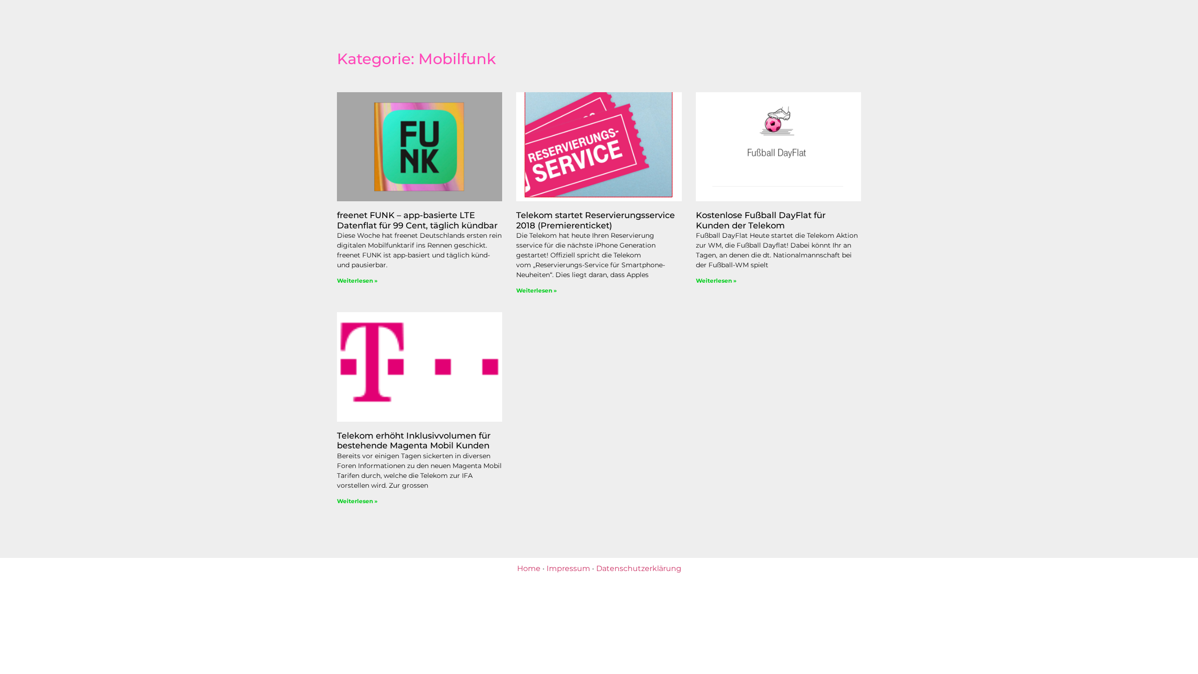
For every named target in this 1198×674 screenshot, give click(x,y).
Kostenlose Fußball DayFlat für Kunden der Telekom (760, 220)
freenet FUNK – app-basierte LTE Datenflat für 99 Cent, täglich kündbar (417, 220)
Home (529, 568)
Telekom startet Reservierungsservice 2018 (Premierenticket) (595, 220)
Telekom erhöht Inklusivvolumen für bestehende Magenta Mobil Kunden (413, 441)
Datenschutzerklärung (638, 568)
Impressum (568, 568)
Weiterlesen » (357, 280)
